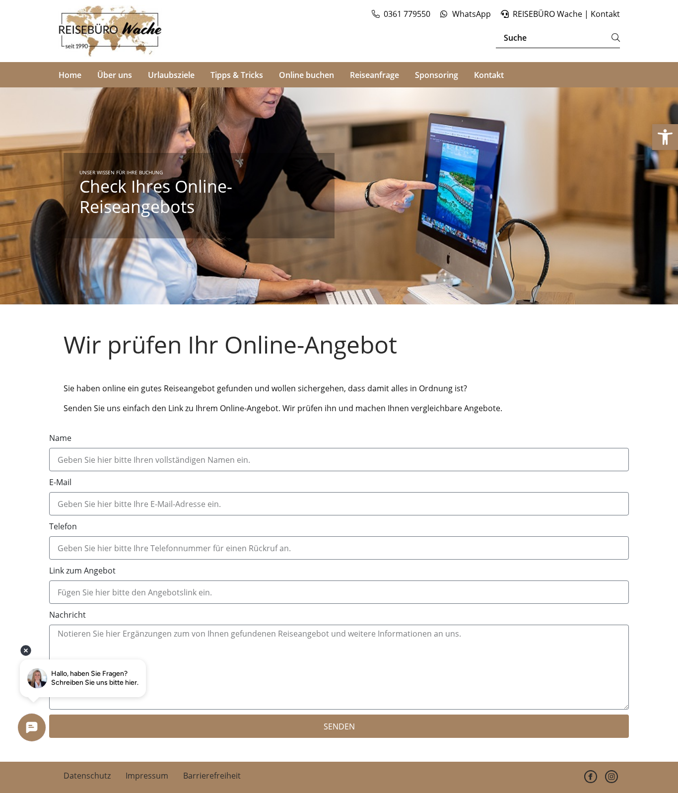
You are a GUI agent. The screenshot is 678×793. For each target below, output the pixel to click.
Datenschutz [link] (87, 775)
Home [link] (70, 75)
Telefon (63, 526)
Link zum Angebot (82, 570)
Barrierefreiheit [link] (212, 775)
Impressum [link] (147, 775)
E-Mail (60, 482)
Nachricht (67, 614)
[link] (665, 137)
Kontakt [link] (489, 75)
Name (60, 438)
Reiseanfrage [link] (374, 75)
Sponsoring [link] (436, 75)
